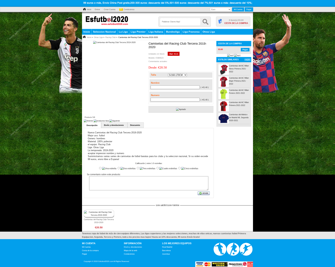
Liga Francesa (191, 31)
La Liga (123, 31)
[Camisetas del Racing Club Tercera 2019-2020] (114, 42)
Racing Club (110, 37)
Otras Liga (209, 31)
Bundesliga (173, 31)
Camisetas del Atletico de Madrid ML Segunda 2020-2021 (238, 117)
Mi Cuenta (238, 9)
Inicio (89, 9)
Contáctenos (129, 9)
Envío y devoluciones (133, 247)
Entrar (97, 9)
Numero (155, 95)
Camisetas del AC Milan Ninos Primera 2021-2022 (239, 69)
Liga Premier (138, 31)
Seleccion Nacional (104, 31)
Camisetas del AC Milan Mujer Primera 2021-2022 (239, 81)
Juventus (166, 254)
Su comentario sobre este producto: (104, 174)
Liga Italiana (155, 31)
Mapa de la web (130, 250)
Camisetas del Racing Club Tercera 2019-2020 (99, 220)
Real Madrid (167, 247)
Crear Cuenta (109, 9)
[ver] (247, 59)
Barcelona (166, 250)
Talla (153, 75)
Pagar (248, 9)
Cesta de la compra (236, 23)
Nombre (155, 83)
